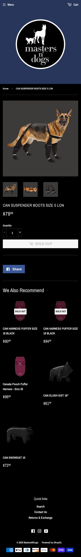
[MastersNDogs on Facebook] (33, 531)
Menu (11, 4)
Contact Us (40, 512)
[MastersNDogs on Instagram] (39, 531)
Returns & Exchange (40, 518)
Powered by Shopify (52, 542)
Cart (75, 4)
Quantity (7, 225)
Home (5, 88)
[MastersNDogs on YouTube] (46, 531)
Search (41, 506)
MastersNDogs (31, 542)
